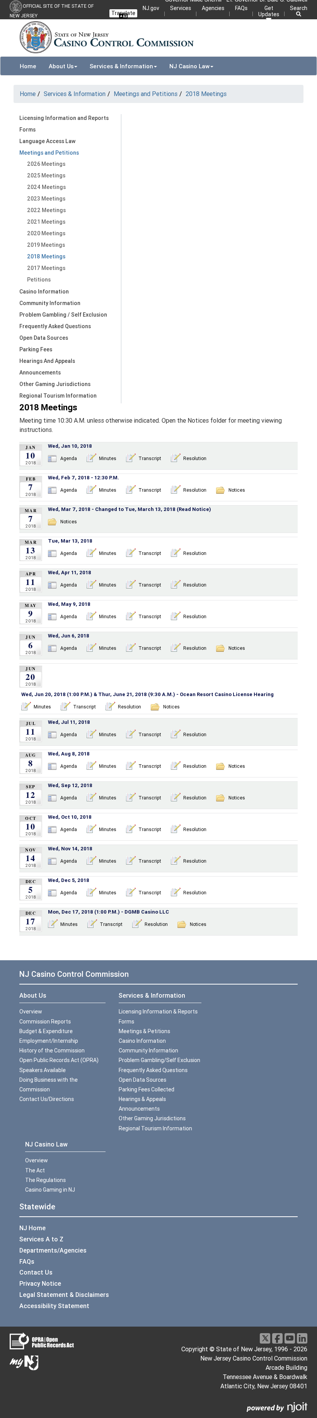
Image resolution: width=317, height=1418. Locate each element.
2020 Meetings (46, 233)
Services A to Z (41, 1239)
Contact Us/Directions (46, 1099)
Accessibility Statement (54, 1306)
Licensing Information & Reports (158, 1011)
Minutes (107, 458)
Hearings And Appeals (47, 360)
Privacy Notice (40, 1283)
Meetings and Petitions (145, 94)
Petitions (39, 279)
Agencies (213, 8)
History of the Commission (52, 1050)
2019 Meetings (46, 244)
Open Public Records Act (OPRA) (59, 1060)
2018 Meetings (206, 94)
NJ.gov (151, 8)
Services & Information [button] (121, 66)
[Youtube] (290, 1338)
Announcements (40, 372)
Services (180, 8)
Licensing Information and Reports (64, 118)
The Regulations (45, 1180)
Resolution (194, 458)
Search (298, 8)
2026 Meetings (46, 163)
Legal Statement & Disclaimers (64, 1294)
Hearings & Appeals (142, 1099)
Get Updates (268, 11)
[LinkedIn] (302, 1338)
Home (28, 66)
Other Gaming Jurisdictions (54, 384)
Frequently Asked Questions (55, 326)
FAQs (241, 8)
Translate (123, 13)
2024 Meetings (46, 187)
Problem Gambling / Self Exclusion (63, 314)
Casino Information (44, 291)
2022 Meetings (46, 210)
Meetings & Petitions (144, 1031)
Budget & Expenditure (46, 1031)
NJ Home (32, 1228)
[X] (265, 1338)
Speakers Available (42, 1070)
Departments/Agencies (53, 1250)
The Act (35, 1170)
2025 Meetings (46, 175)
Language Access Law (47, 141)
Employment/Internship (48, 1040)
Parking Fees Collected (146, 1089)
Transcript (149, 458)
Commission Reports (45, 1021)
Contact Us (36, 1272)
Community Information (49, 303)
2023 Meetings (46, 198)
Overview (30, 1011)
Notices (236, 490)
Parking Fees (35, 349)
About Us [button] (61, 66)
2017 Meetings (46, 268)
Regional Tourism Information (58, 395)
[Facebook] (277, 1338)
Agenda (68, 458)
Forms (27, 129)
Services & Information (75, 94)
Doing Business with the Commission (48, 1084)
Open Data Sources (43, 337)
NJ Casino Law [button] (189, 66)
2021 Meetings (46, 221)
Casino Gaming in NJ (50, 1189)
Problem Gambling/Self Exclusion (159, 1060)
